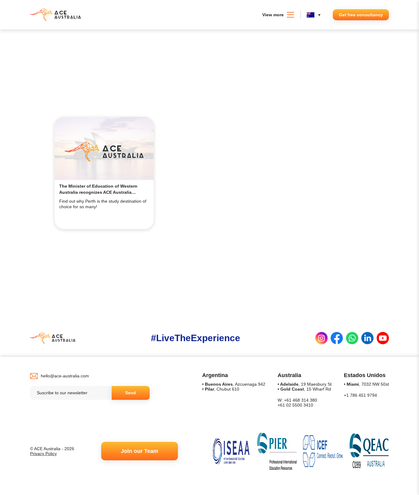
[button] (315, 15)
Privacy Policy (43, 453)
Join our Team (139, 451)
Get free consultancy (361, 14)
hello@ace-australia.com (65, 375)
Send (130, 392)
